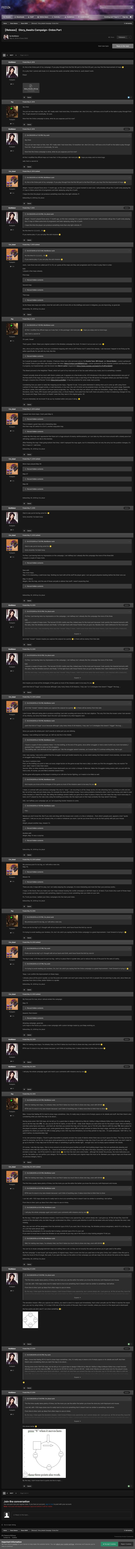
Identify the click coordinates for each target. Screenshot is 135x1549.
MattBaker (15, 36)
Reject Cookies (126, 1544)
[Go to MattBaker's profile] (6, 37)
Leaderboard (84, 17)
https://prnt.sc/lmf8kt (58, 380)
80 (13, 84)
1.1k (12, 123)
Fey (12, 102)
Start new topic (103, 46)
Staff (32, 17)
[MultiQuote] (24, 97)
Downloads (20, 17)
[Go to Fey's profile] (12, 112)
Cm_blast (12, 171)
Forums (8, 17)
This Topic (124, 7)
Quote (29, 97)
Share (112, 37)
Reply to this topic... (22, 1515)
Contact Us (6, 1537)
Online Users (43, 17)
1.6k (12, 193)
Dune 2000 (24, 38)
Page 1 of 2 (24, 55)
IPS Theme (5, 1535)
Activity (57, 17)
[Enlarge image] (30, 1320)
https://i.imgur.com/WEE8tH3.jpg (75, 363)
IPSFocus (13, 1535)
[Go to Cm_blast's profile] (12, 181)
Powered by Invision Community (123, 1536)
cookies (14, 1544)
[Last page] (16, 55)
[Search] (131, 7)
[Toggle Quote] (26, 135)
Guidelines (70, 17)
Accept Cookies (110, 1544)
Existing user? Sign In (111, 17)
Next (11, 55)
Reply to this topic (123, 46)
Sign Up (125, 17)
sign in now (49, 1504)
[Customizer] (131, 17)
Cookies (14, 1537)
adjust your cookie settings (65, 1544)
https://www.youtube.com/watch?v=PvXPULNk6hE (94, 366)
